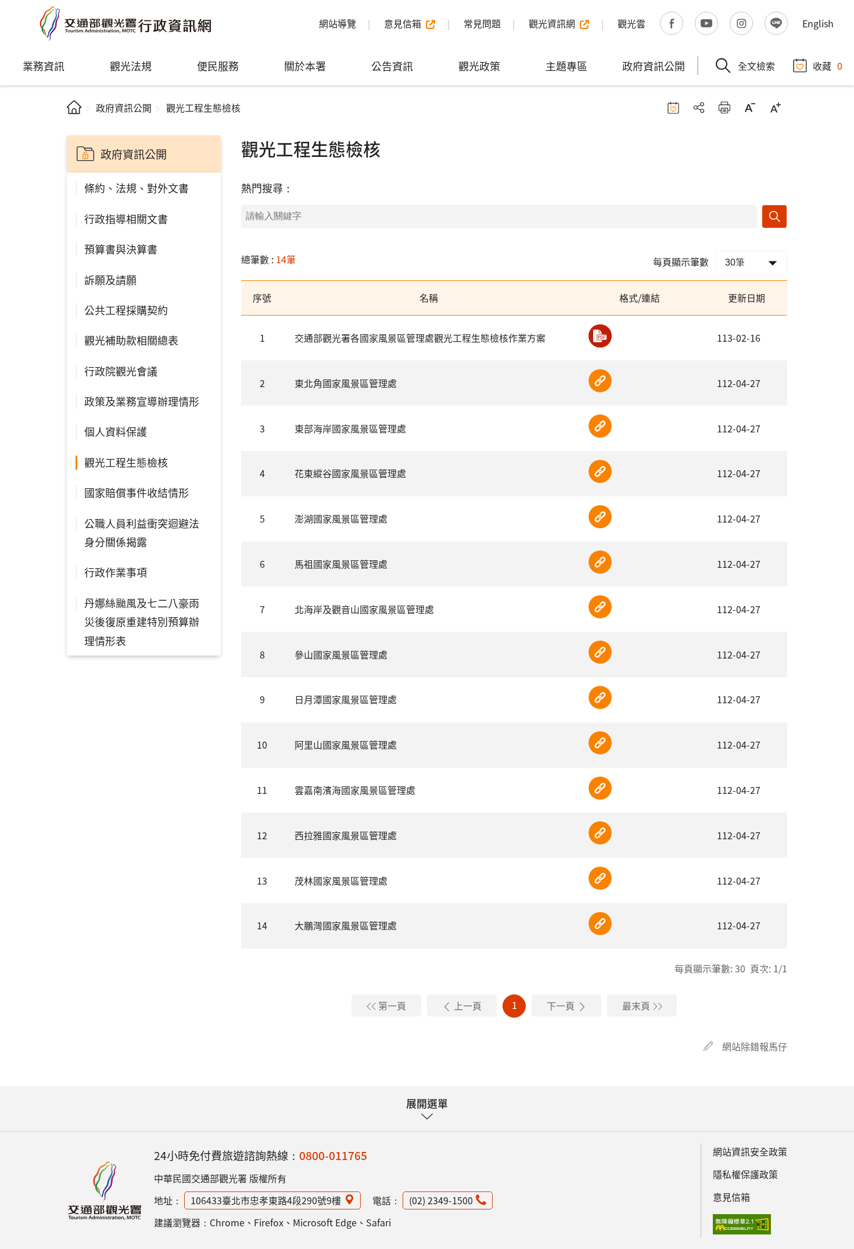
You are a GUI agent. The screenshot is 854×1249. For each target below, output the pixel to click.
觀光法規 (131, 65)
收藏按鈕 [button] (673, 107)
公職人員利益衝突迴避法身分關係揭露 (141, 532)
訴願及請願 (110, 279)
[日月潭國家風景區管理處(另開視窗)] (600, 697)
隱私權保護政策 (745, 1174)
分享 (699, 107)
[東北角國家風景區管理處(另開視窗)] (600, 380)
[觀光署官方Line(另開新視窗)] (776, 23)
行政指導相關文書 (126, 218)
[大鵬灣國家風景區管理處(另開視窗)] (600, 923)
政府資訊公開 (653, 65)
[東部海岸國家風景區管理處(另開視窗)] (600, 426)
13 (262, 880)
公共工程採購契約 (126, 309)
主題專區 (566, 65)
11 (262, 790)
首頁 (74, 107)
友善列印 (724, 107)
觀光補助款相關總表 (131, 340)
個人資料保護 (115, 431)
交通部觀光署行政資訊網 (125, 23)
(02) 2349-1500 (441, 1200)
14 (262, 925)
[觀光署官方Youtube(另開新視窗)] (706, 23)
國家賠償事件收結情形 (136, 492)
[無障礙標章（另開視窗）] (742, 1224)
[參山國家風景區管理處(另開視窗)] (600, 652)
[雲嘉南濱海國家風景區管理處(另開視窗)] (600, 788)
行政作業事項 (115, 571)
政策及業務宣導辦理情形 (141, 401)
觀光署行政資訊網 (104, 1190)
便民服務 (218, 65)
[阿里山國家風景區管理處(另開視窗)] (600, 742)
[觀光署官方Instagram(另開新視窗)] (741, 23)
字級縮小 (750, 107)
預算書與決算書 (120, 248)
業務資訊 (43, 65)
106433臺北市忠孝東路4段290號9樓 (266, 1200)
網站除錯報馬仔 (754, 1046)
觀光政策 (479, 65)
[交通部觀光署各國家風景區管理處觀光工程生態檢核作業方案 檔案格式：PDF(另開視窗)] (600, 336)
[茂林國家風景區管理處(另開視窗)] (600, 878)
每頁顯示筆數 (681, 262)
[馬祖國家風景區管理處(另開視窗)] (600, 562)
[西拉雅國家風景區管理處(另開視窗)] (600, 832)
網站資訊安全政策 (750, 1151)
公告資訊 (392, 65)
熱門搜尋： (267, 187)
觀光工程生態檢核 (126, 462)
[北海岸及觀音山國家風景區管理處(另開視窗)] (600, 606)
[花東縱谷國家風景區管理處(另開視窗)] (600, 471)
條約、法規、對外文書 (136, 187)
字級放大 (775, 107)
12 (262, 835)
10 (262, 744)
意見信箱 (731, 1197)
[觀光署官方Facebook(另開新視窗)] (671, 23)
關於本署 (305, 65)
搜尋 (774, 216)
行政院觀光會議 (120, 370)
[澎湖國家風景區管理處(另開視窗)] (600, 516)
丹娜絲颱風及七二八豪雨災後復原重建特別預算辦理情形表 (141, 621)
